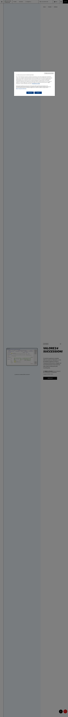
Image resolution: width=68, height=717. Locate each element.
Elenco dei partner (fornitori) (21, 88)
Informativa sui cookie (36, 83)
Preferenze (30, 92)
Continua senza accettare (49, 73)
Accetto (38, 92)
